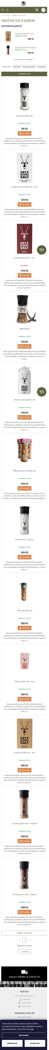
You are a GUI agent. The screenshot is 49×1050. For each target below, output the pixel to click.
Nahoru (25, 952)
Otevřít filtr (24, 74)
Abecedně (42, 66)
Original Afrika (26, 1003)
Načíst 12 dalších (24, 933)
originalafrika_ (26, 1006)
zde (31, 1029)
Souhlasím (35, 1043)
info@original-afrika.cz (26, 996)
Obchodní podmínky (24, 1017)
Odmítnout (12, 1043)
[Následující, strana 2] (24, 940)
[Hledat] (2, 9)
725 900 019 (26, 999)
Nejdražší (16, 66)
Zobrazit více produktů (23, 59)
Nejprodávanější (29, 66)
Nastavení (23, 1035)
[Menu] (43, 9)
